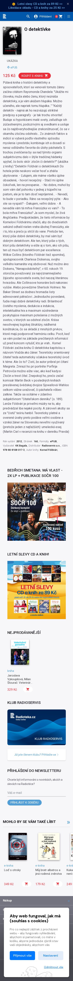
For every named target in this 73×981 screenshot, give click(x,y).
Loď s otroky (12, 870)
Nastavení (50, 955)
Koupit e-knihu (32, 76)
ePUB (14, 67)
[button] (29, 16)
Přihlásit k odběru (25, 802)
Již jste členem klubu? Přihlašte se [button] (35, 754)
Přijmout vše (22, 955)
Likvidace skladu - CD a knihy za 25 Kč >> (36, 8)
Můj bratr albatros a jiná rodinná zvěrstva (48, 871)
